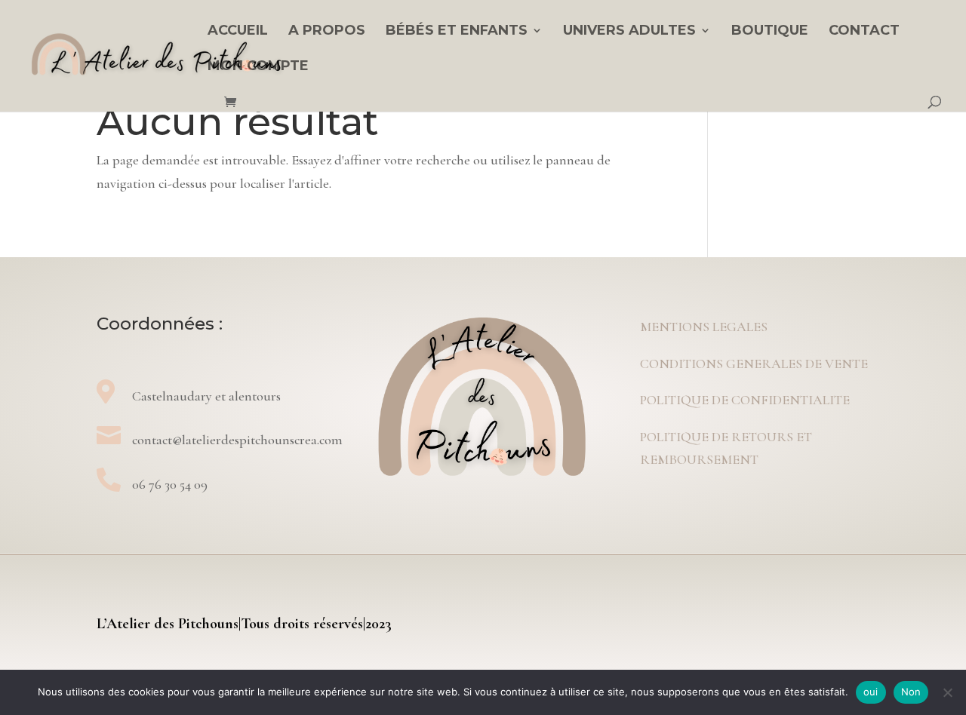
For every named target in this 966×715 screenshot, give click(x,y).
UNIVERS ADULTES (629, 31)
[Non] (947, 692)
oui (870, 692)
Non (911, 692)
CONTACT (864, 31)
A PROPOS (326, 31)
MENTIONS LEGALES (704, 326)
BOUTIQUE (769, 31)
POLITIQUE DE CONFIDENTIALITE (745, 399)
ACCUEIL (238, 31)
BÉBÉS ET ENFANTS (457, 31)
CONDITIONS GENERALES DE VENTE (754, 363)
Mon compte (258, 67)
